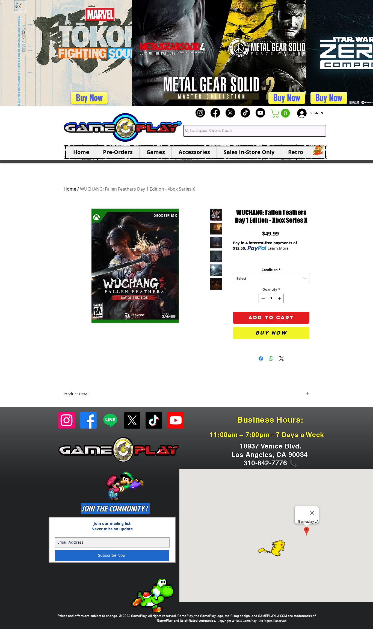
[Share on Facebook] (260, 358)
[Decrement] (262, 298)
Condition (271, 270)
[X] (230, 113)
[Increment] (280, 298)
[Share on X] (281, 358)
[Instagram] (200, 113)
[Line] (110, 420)
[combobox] (271, 278)
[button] (281, 113)
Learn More (278, 248)
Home (70, 189)
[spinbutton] (271, 298)
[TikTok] (245, 113)
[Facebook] (215, 113)
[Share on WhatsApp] (271, 358)
